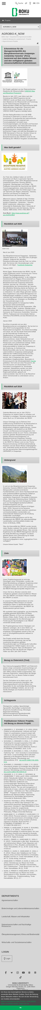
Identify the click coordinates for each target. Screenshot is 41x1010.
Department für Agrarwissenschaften (21, 37)
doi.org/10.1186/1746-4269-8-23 (15, 772)
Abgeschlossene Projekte (10, 41)
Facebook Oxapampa (24, 265)
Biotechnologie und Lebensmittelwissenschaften (20, 908)
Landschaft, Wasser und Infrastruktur (16, 916)
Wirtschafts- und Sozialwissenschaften (16, 942)
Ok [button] (20, 1007)
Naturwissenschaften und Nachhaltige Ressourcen (16, 925)
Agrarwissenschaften (10, 900)
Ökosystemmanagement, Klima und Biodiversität (20, 934)
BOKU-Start (5, 37)
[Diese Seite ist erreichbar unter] (37, 43)
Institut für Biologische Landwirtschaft (14, 39)
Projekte (7, 20)
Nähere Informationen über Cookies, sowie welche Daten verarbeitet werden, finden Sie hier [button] (18, 1002)
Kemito (33, 361)
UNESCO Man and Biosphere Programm (19, 92)
